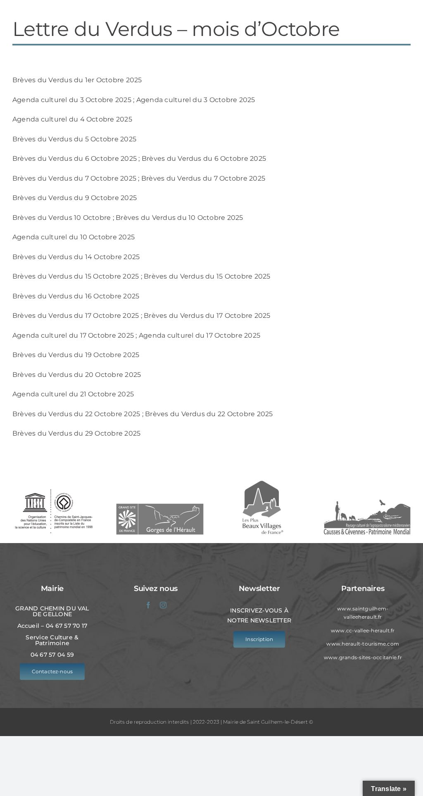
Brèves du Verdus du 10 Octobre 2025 (179, 218)
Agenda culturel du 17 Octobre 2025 (73, 335)
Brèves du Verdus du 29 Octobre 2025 (76, 433)
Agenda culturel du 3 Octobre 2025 (71, 100)
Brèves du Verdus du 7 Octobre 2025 (74, 178)
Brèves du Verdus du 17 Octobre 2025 (75, 315)
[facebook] (148, 605)
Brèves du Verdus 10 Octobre (61, 218)
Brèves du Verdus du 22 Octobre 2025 (76, 414)
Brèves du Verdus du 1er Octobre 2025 (77, 80)
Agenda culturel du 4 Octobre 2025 (72, 119)
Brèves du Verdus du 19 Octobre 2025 (75, 355)
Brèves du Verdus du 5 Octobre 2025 (74, 139)
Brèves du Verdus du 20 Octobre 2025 (76, 375)
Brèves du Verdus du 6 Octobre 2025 (74, 158)
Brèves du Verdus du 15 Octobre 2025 (75, 276)
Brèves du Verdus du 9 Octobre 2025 (74, 198)
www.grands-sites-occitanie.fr (363, 657)
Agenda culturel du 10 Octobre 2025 (73, 237)
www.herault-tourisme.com (362, 644)
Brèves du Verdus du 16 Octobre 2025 (75, 296)
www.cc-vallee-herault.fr (363, 630)
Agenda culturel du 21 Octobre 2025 (73, 394)
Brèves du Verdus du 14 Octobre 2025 (76, 257)
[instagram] (163, 605)
